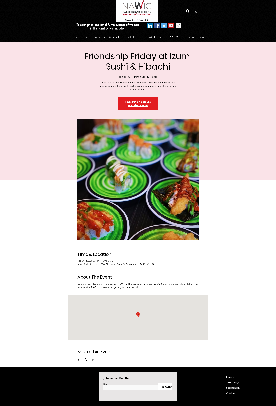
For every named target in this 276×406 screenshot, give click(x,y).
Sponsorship (233, 388)
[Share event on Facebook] (78, 359)
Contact (231, 393)
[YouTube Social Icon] (171, 25)
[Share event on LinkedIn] (93, 359)
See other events (138, 105)
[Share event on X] (86, 359)
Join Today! (232, 382)
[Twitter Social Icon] (164, 25)
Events (230, 377)
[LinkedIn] (150, 25)
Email (105, 384)
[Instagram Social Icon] (178, 25)
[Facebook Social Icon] (157, 25)
